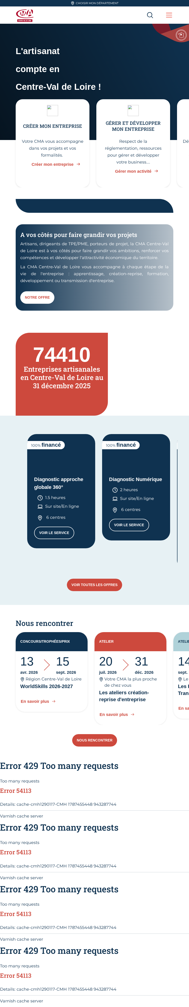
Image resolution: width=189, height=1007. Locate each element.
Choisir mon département (97, 3)
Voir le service (56, 534)
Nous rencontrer (94, 740)
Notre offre (37, 297)
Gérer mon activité (133, 171)
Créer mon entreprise (53, 164)
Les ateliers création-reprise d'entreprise (124, 696)
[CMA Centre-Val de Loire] (25, 15)
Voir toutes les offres (94, 585)
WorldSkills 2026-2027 (46, 686)
